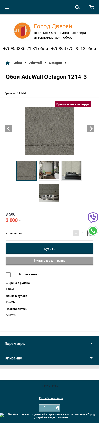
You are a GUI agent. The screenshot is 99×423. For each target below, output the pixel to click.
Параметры (15, 343)
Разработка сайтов (51, 398)
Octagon (55, 63)
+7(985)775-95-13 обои (73, 48)
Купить (49, 249)
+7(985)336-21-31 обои (25, 48)
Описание (13, 358)
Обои (18, 63)
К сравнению (29, 274)
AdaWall (35, 63)
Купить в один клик (49, 260)
